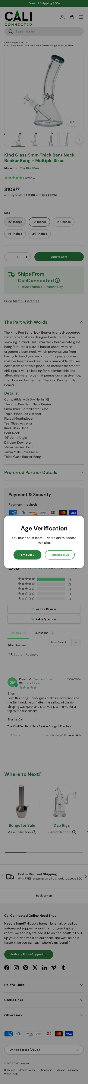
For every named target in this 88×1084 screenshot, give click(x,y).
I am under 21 (60, 555)
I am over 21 (27, 555)
